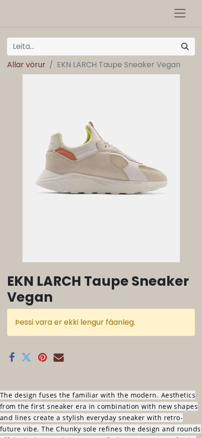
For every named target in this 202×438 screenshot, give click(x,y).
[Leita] (185, 46)
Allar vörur (26, 64)
